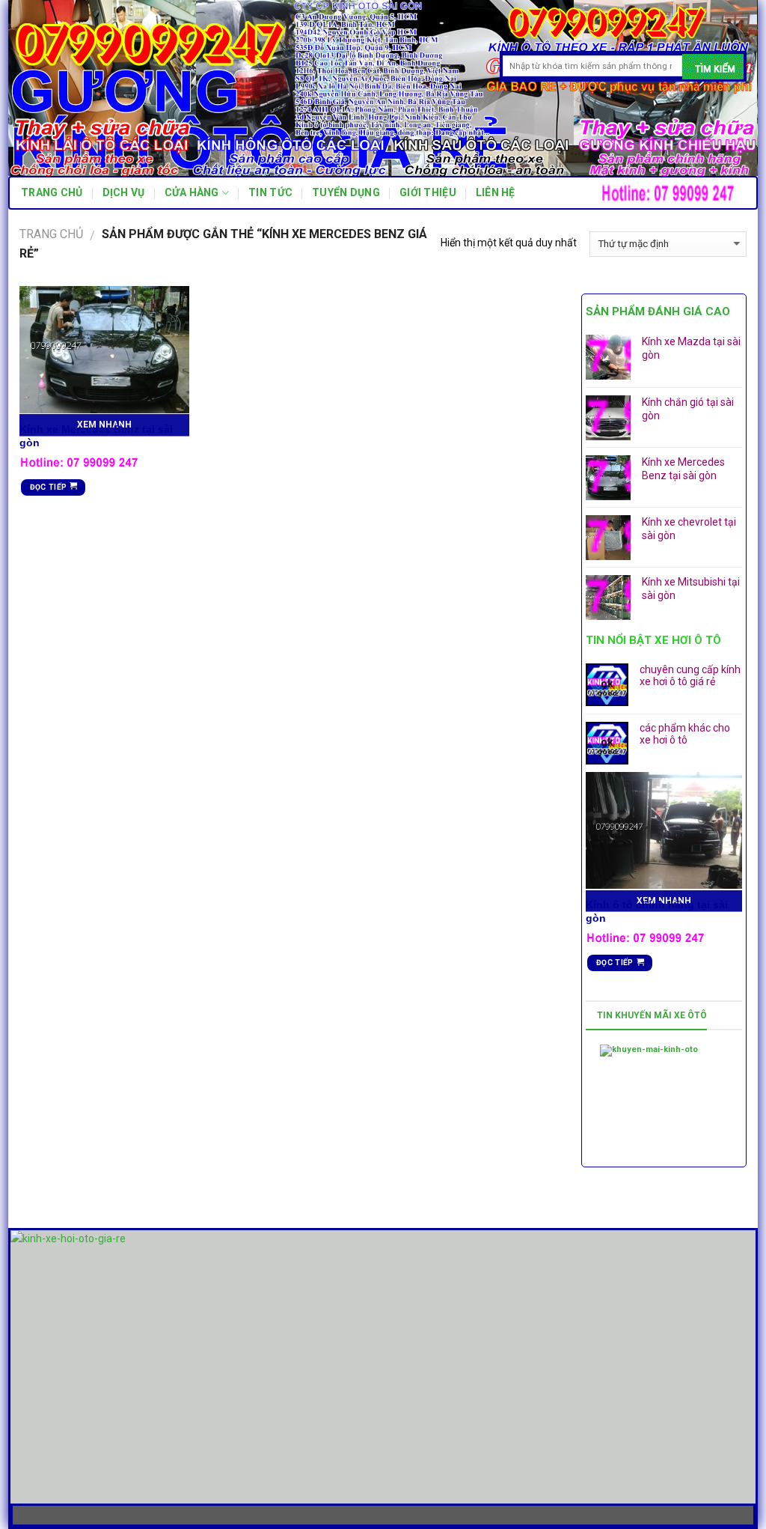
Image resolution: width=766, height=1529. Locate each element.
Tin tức (270, 192)
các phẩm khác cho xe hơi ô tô (685, 734)
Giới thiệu (427, 192)
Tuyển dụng (346, 192)
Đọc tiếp (48, 487)
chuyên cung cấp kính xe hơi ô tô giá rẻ (690, 675)
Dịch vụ (123, 192)
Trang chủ (52, 192)
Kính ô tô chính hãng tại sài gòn (657, 911)
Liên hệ (495, 192)
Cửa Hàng (192, 192)
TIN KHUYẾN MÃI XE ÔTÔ (652, 1015)
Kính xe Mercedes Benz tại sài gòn (96, 436)
